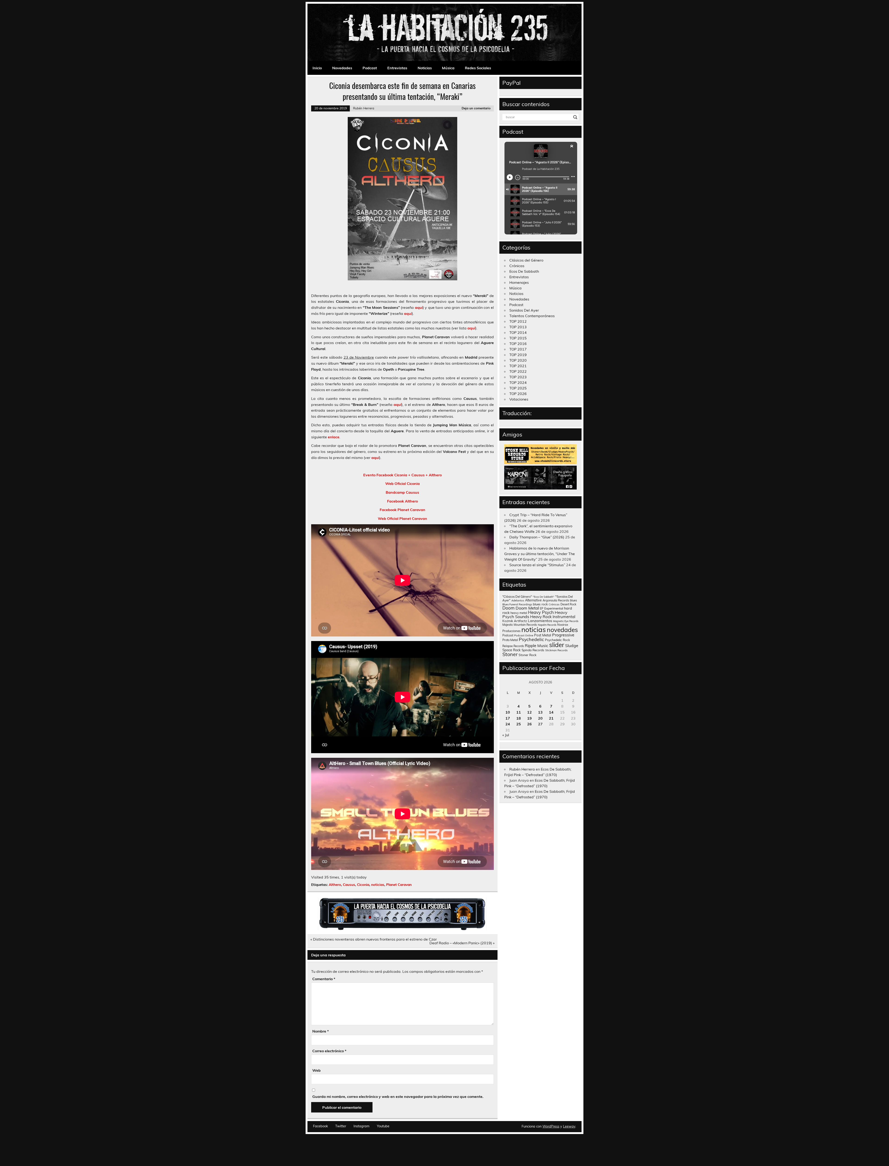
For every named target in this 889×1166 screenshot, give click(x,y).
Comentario (323, 979)
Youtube (383, 1126)
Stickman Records (556, 650)
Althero (335, 884)
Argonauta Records (556, 600)
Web (316, 1070)
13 (540, 712)
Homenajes (519, 282)
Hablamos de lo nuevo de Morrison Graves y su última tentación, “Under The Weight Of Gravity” (539, 554)
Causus (349, 884)
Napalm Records (547, 624)
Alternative (533, 600)
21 (551, 718)
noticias (377, 884)
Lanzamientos (540, 620)
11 (518, 712)
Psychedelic (531, 639)
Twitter (340, 1126)
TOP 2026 (518, 393)
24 (507, 724)
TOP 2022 (518, 371)
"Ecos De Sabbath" (543, 596)
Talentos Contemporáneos (532, 315)
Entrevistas (397, 68)
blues (573, 600)
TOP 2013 (518, 327)
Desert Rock (568, 604)
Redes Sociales (478, 68)
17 (507, 718)
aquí (419, 307)
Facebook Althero (402, 501)
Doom (508, 608)
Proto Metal (510, 640)
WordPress (550, 1126)
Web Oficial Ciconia (402, 483)
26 (529, 724)
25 (518, 724)
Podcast (370, 68)
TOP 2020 (518, 360)
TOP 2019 (518, 354)
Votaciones (518, 399)
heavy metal (518, 613)
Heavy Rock (541, 616)
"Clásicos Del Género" (517, 596)
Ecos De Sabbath (524, 271)
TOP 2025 (518, 388)
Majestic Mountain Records (519, 624)
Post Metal (542, 635)
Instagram (361, 1126)
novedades (562, 630)
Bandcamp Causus (402, 492)
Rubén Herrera (363, 108)
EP (541, 608)
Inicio (317, 68)
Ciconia (363, 884)
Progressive (563, 634)
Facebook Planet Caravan (402, 509)
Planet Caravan (399, 884)
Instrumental (564, 616)
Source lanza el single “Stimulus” (537, 564)
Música (448, 68)
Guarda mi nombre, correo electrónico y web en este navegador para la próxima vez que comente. (397, 1096)
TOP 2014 (518, 332)
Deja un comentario (476, 108)
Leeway (569, 1126)
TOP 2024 (518, 382)
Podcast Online (523, 635)
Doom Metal (527, 608)
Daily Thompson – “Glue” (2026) (536, 537)
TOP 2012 (518, 321)
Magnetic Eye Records (565, 621)
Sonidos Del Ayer (524, 310)
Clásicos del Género (526, 260)
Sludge (571, 645)
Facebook (320, 1126)
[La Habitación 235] (402, 928)
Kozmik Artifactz (514, 621)
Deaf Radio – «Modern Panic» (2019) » (462, 943)
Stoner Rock (527, 655)
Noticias (425, 68)
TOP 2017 (518, 349)
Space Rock (511, 650)
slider (556, 645)
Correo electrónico (329, 1051)
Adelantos (517, 600)
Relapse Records (513, 646)
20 (540, 718)
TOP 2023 (518, 377)
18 (518, 718)
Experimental (553, 608)
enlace (333, 437)
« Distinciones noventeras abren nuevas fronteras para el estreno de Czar (373, 939)
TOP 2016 (518, 343)
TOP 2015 (518, 338)
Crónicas (516, 265)
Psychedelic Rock (557, 640)
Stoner (510, 654)
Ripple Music (536, 645)
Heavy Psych (541, 612)
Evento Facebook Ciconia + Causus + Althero (402, 475)
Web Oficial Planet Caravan (402, 518)
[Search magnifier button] (575, 117)
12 (529, 712)
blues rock (540, 604)
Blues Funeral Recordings (517, 604)
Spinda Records (533, 650)
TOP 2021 (518, 365)
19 (529, 718)
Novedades (342, 68)
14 (551, 712)
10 (507, 712)
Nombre (320, 1031)
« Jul (505, 735)
